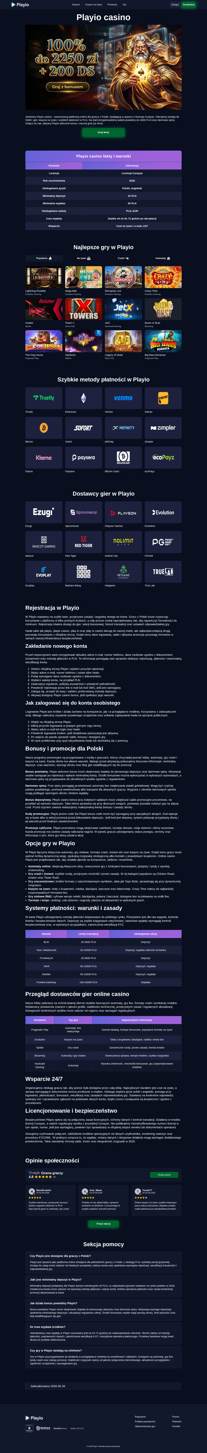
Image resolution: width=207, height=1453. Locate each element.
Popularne (41, 258)
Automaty (160, 258)
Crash (121, 258)
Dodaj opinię (164, 1175)
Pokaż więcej (103, 1224)
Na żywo (81, 258)
